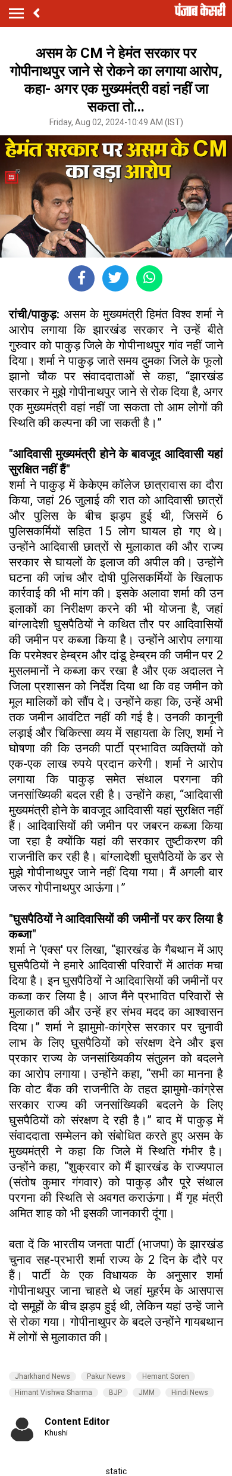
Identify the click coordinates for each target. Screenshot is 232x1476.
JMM (147, 1392)
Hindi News (189, 1392)
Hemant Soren (165, 1376)
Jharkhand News (42, 1376)
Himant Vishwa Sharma (53, 1392)
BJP (115, 1392)
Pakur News (106, 1376)
